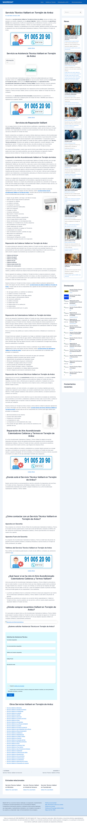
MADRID (76, 274)
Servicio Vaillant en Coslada (14, 725)
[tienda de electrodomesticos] (31, 622)
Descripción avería (11, 664)
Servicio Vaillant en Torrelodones (15, 759)
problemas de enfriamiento (69, 126)
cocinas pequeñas (68, 274)
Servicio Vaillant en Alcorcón (14, 716)
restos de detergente (72, 200)
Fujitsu (71, 335)
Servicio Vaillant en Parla (13, 720)
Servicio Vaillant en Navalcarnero (15, 754)
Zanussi (71, 292)
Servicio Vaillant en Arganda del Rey (16, 740)
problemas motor (76, 149)
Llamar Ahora (31, 48)
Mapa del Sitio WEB (50, 810)
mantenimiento (76, 125)
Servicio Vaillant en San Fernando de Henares (18, 749)
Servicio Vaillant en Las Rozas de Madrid (17, 723)
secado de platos (68, 175)
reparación (69, 226)
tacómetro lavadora (68, 151)
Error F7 (66, 149)
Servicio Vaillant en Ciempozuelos (15, 757)
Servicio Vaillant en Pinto (13, 743)
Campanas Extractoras (74, 317)
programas (79, 174)
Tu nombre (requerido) (12, 639)
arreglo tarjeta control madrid (70, 72)
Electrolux (71, 330)
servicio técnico (78, 104)
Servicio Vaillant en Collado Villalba (16, 736)
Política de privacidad (50, 802)
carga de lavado (67, 198)
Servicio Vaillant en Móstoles (14, 707)
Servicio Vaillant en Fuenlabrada (15, 711)
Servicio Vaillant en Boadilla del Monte (17, 741)
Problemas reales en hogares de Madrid (72, 41)
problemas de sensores (69, 249)
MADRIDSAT (8, 2)
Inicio (42, 2)
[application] (69, 2)
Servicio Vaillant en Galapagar (14, 750)
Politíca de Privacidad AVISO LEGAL (54, 808)
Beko (70, 298)
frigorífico (71, 125)
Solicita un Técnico (51, 2)
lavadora (66, 200)
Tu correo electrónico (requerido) (14, 646)
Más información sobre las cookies (54, 804)
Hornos (66, 104)
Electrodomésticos (77, 2)
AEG (70, 310)
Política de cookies (50, 806)
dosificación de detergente (75, 198)
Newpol (71, 358)
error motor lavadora (72, 73)
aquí (12, 552)
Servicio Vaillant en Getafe (13, 715)
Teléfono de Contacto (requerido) (14, 652)
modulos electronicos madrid (70, 76)
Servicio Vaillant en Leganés (14, 713)
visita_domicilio (67, 49)
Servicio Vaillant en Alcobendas (15, 722)
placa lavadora (78, 76)
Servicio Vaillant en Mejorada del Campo (17, 761)
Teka (65, 268)
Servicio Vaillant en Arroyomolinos (15, 756)
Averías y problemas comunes (70, 65)
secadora (70, 250)
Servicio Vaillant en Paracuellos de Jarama (18, 763)
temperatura (73, 175)
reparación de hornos (71, 104)
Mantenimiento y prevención (70, 191)
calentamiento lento (68, 102)
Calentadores (72, 347)
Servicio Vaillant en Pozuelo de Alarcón (17, 727)
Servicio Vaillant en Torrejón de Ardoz (16, 718)
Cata (70, 340)
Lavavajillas (67, 174)
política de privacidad (19, 686)
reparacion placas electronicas (70, 78)
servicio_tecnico (77, 47)
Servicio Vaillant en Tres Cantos (15, 747)
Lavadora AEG (70, 149)
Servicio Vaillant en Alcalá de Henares (16, 709)
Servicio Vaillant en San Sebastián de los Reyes (19, 729)
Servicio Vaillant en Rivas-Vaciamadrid (16, 731)
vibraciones (67, 276)
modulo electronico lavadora (74, 75)
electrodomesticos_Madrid (69, 47)
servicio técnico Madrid (74, 79)
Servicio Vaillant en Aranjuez (14, 738)
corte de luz (67, 125)
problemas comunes (72, 174)
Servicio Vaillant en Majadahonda (15, 734)
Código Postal (10, 658)
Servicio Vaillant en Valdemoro (14, 732)
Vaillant (7, 789)
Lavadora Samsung (72, 224)
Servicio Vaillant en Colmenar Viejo (16, 745)
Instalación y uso (68, 167)
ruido (80, 274)
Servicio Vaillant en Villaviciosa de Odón (17, 752)
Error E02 (66, 224)
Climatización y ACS (63, 2)
